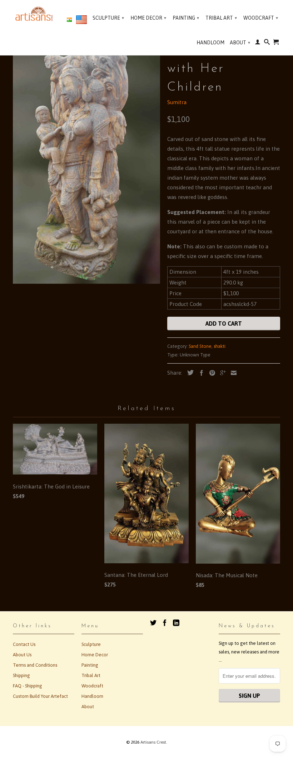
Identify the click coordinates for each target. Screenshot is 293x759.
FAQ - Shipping (27, 686)
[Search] (267, 43)
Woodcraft (260, 18)
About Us (22, 654)
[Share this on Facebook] (199, 373)
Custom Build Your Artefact (40, 696)
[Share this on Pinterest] (210, 373)
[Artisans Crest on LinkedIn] (176, 622)
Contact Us (24, 644)
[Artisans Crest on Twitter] (153, 622)
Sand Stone (200, 346)
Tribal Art (221, 18)
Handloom (210, 42)
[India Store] (69, 20)
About (240, 42)
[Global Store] (81, 21)
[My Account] (257, 43)
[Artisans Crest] (35, 13)
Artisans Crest (153, 742)
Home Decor (148, 18)
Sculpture (108, 18)
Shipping (21, 675)
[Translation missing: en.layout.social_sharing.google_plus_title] (221, 373)
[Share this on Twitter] (189, 372)
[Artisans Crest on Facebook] (165, 622)
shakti (219, 346)
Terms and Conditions (35, 665)
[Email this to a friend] (232, 373)
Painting (186, 18)
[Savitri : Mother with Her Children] (86, 161)
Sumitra (177, 102)
